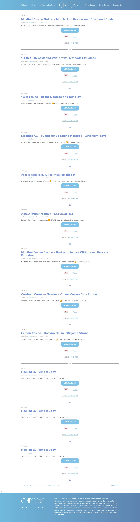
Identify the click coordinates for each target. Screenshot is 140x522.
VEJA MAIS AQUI (70, 30)
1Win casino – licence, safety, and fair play (51, 97)
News (33, 5)
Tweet (75, 37)
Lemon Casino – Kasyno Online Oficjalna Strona (54, 333)
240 (54, 485)
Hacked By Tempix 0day (38, 372)
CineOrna (31, 22)
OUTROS (24, 15)
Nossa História (104, 5)
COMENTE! (70, 43)
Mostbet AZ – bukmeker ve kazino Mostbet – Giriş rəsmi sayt (63, 135)
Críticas (24, 5)
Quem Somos (90, 5)
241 (59, 485)
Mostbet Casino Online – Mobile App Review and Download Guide (67, 19)
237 (40, 485)
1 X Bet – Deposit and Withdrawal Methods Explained (58, 58)
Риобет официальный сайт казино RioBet (48, 174)
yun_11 (30, 375)
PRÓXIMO (114, 485)
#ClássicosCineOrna (47, 5)
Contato (116, 5)
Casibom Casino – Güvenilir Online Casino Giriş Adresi (59, 294)
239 (49, 485)
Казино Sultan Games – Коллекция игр (47, 213)
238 (44, 485)
